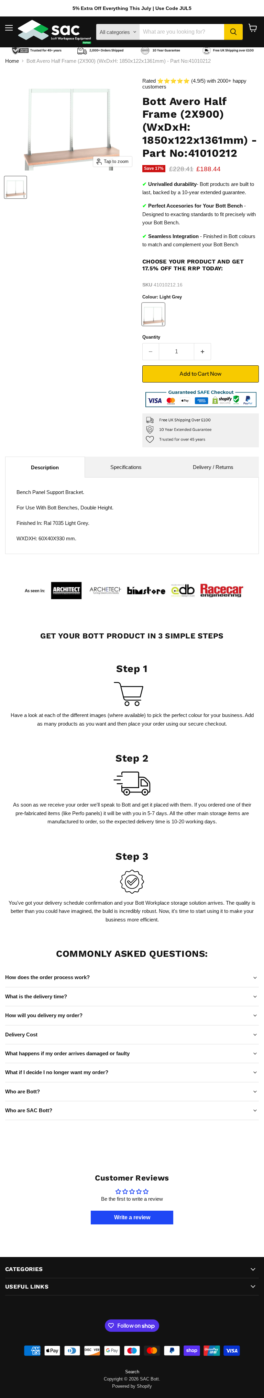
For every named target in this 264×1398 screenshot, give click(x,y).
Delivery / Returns (213, 467)
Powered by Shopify (132, 1386)
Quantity (151, 337)
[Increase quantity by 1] (202, 351)
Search (132, 1371)
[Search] (233, 32)
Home (12, 61)
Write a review (132, 1217)
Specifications (126, 467)
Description (45, 467)
